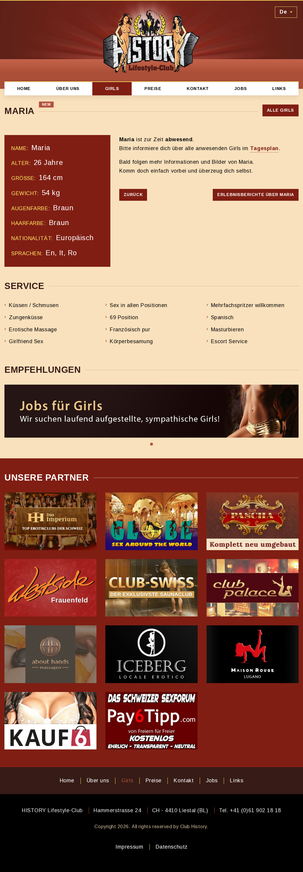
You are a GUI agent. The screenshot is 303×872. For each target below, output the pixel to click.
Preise (152, 88)
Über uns (68, 88)
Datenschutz (172, 847)
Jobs (240, 88)
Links (279, 88)
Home (24, 88)
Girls (112, 88)
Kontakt (198, 88)
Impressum (129, 847)
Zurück (133, 194)
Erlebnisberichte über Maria (255, 194)
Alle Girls (280, 110)
